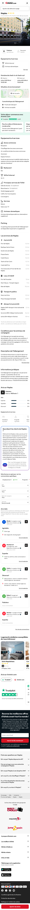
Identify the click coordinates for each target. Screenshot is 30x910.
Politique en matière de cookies (10, 902)
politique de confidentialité (13, 746)
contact (16, 342)
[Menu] (3, 3)
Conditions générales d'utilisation (11, 895)
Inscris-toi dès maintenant (15, 740)
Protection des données (8, 898)
